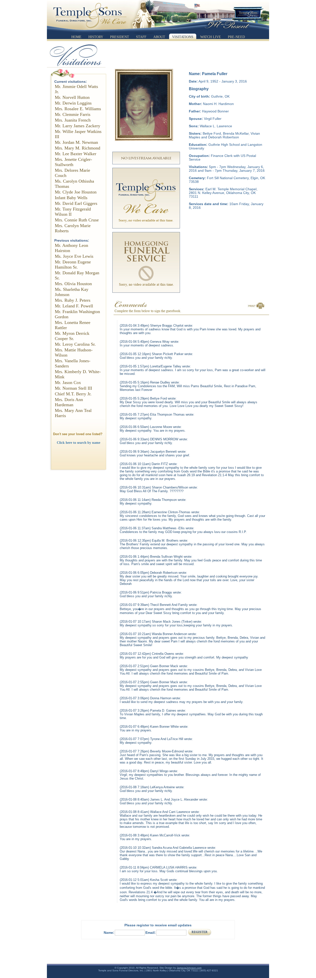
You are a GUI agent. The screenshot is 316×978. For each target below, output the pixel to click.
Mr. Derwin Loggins (73, 103)
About (159, 37)
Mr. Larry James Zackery (77, 125)
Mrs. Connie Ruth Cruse (77, 219)
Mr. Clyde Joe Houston (76, 192)
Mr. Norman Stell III (73, 388)
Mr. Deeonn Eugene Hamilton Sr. (73, 264)
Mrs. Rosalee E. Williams (78, 108)
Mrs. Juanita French (73, 120)
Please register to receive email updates (158, 925)
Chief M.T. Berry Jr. (73, 393)
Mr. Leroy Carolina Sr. (75, 344)
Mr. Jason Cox (68, 382)
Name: (109, 933)
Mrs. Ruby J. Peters (72, 300)
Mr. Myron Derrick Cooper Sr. (72, 336)
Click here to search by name (78, 443)
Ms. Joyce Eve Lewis (74, 256)
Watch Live (210, 37)
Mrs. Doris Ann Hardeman (69, 402)
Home (76, 37)
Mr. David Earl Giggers (76, 203)
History (95, 37)
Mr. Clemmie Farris (72, 114)
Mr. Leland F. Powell (74, 305)
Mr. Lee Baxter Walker (75, 153)
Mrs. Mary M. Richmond (77, 148)
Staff (141, 37)
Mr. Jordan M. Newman (76, 142)
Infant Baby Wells (71, 197)
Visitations (182, 37)
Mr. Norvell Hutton (72, 97)
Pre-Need (236, 37)
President (119, 37)
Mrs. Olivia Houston (73, 283)
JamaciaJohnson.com (189, 967)
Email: (150, 933)
